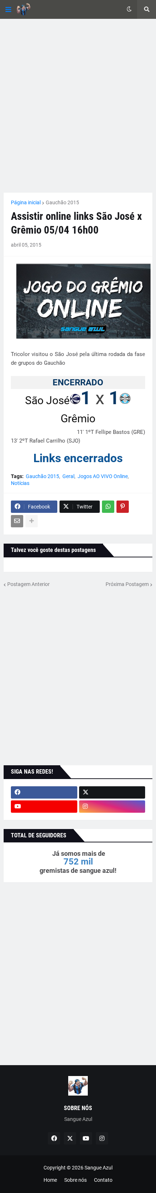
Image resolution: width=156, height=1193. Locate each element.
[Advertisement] (78, 106)
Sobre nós (75, 1180)
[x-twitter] (112, 792)
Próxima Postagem (127, 584)
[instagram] (112, 806)
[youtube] (44, 806)
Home (50, 1180)
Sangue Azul (98, 1168)
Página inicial (26, 202)
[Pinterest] (122, 507)
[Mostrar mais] (31, 521)
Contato (103, 1180)
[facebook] (44, 792)
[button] (8, 9)
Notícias (20, 483)
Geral (68, 476)
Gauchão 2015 (62, 202)
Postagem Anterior (28, 584)
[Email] (17, 521)
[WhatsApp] (108, 507)
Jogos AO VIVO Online (103, 476)
